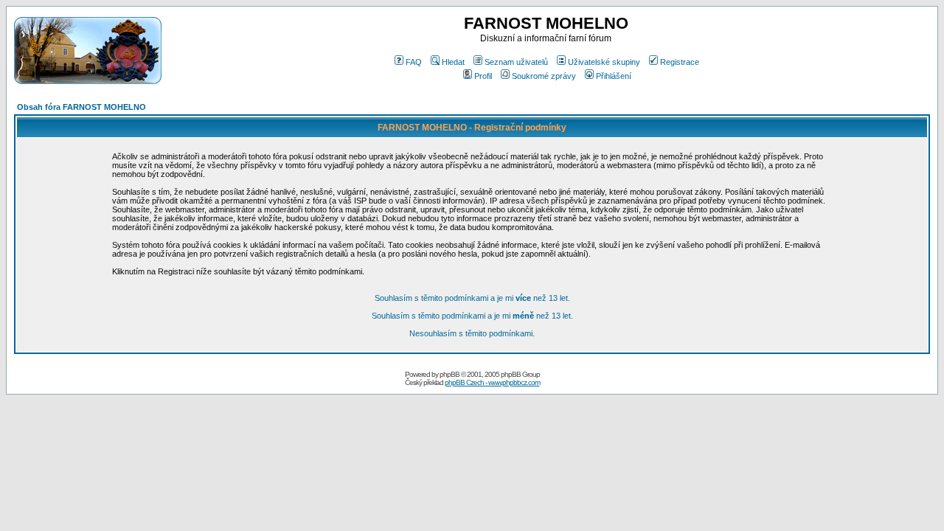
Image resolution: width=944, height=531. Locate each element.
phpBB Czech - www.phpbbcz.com (492, 382)
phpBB (449, 374)
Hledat (453, 62)
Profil (483, 76)
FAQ (414, 62)
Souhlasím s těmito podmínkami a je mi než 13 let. (472, 298)
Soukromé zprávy (544, 76)
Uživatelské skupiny (604, 62)
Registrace (679, 62)
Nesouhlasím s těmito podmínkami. (472, 333)
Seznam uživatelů (516, 62)
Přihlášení (613, 76)
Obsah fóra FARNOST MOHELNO (81, 107)
